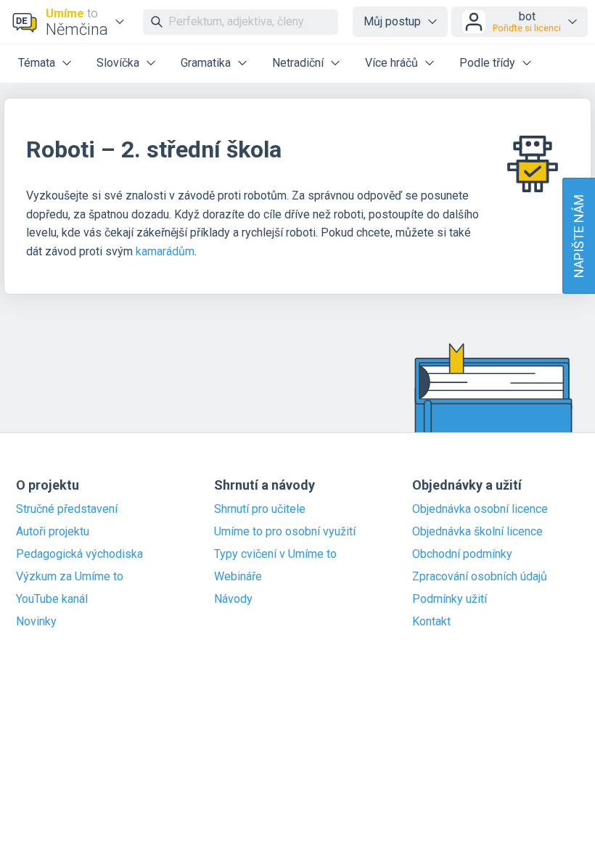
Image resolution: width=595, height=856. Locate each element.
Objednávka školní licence (477, 531)
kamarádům (165, 251)
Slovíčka (118, 63)
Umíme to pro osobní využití (285, 531)
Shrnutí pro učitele (259, 509)
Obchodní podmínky (462, 554)
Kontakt (431, 621)
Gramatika (206, 63)
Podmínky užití (449, 599)
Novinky (36, 621)
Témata (36, 63)
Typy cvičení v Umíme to (275, 554)
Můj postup (392, 21)
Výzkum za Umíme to (69, 576)
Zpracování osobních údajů (479, 576)
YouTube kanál (52, 599)
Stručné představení (67, 509)
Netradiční (298, 63)
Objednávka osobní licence (480, 509)
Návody (233, 599)
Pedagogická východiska (79, 554)
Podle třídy (487, 63)
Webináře (238, 576)
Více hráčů (391, 63)
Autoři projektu (52, 531)
